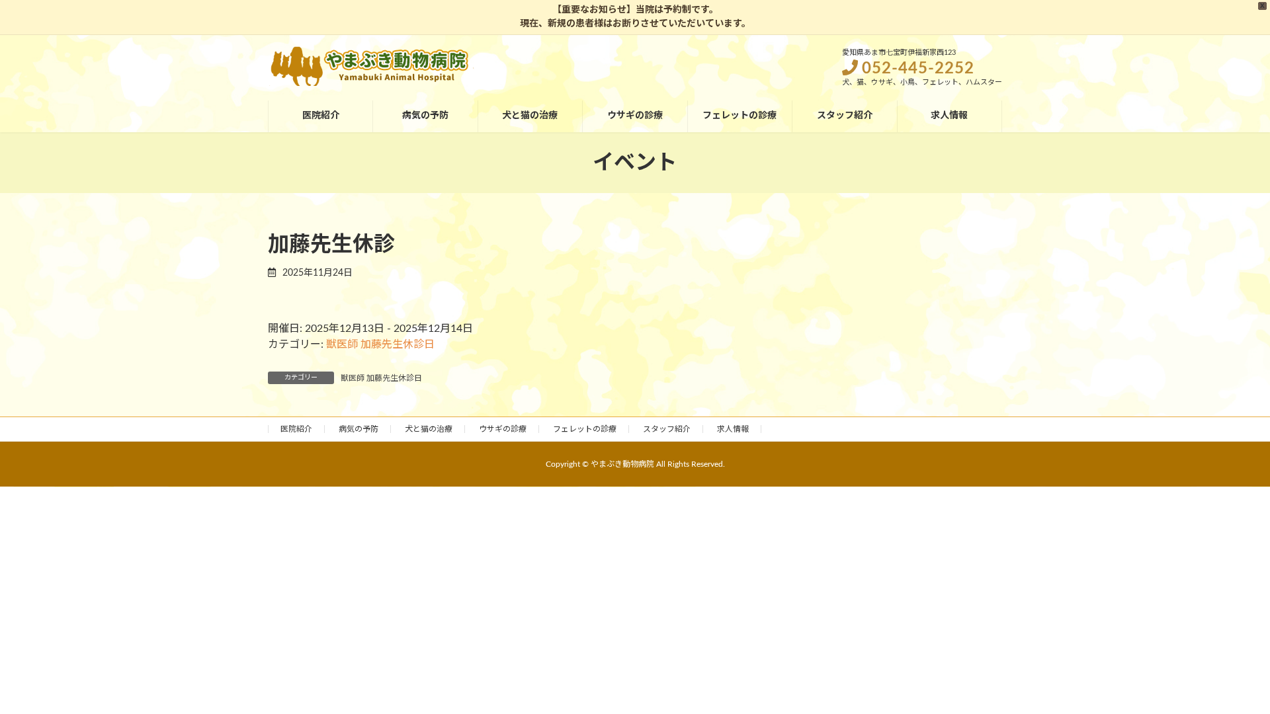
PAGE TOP (1229, 680)
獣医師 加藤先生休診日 (380, 344)
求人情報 (733, 429)
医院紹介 (296, 429)
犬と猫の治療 (428, 429)
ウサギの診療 (503, 429)
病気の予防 (358, 429)
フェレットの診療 (584, 429)
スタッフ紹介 (667, 429)
